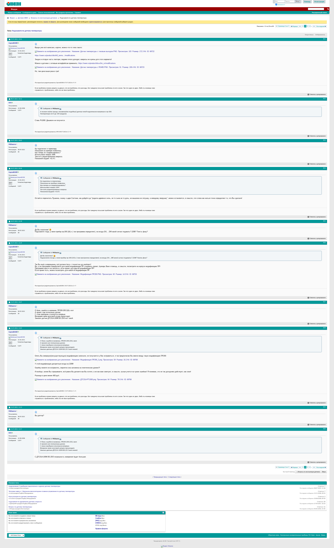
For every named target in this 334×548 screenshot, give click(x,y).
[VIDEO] (98, 523)
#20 (324, 429)
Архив (318, 535)
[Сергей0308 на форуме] (17, 48)
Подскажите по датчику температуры (27, 31)
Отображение (319, 35)
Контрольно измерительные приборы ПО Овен (297, 535)
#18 (324, 328)
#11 (324, 39)
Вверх (324, 472)
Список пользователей (46, 12)
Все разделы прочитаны (64, 12)
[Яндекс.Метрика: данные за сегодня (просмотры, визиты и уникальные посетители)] (167, 546)
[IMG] (97, 520)
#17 (324, 302)
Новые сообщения (14, 12)
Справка (78, 12)
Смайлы (98, 518)
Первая (295, 26)
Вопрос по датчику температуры (20, 507)
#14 (324, 168)
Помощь (307, 2)
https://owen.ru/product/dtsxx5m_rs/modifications (97, 63)
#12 (324, 99)
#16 (324, 243)
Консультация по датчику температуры (23, 496)
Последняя (320, 26)
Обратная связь (273, 535)
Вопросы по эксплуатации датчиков (44, 18)
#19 (324, 407)
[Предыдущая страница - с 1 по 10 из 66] (300, 26)
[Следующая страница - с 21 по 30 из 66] (314, 26)
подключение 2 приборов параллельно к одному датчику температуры (34, 486)
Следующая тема (174, 477)
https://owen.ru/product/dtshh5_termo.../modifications (55, 55)
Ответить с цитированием (318, 94)
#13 (324, 140)
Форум (14, 9)
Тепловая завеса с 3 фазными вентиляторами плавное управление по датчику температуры (42, 491)
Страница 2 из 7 (283, 26)
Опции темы (308, 35)
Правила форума (101, 529)
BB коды (98, 516)
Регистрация (319, 2)
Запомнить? (281, 4)
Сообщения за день (29, 12)
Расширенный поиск (319, 12)
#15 (324, 221)
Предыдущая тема (160, 477)
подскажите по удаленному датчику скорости (25, 502)
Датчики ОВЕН (23, 18)
